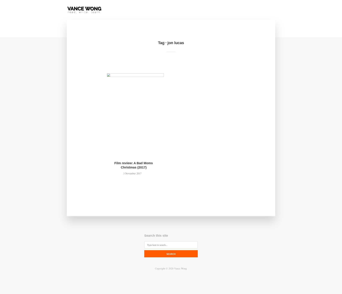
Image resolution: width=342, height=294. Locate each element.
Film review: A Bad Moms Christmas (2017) (133, 165)
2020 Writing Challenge (244, 10)
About (189, 10)
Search (171, 254)
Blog (219, 10)
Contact (205, 10)
